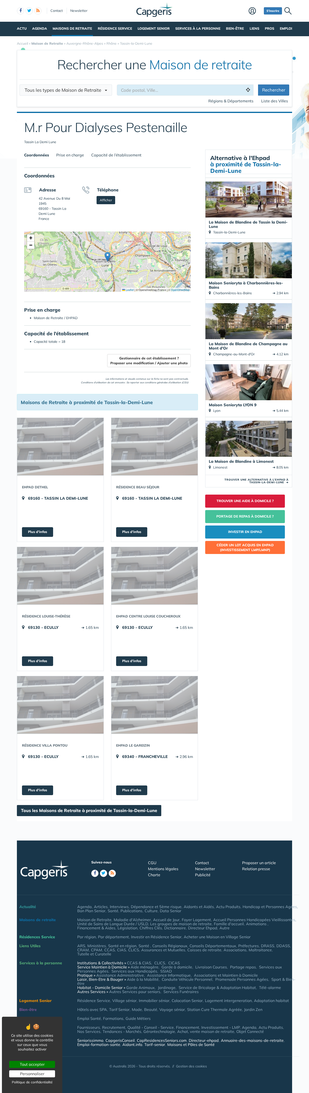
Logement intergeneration (228, 1000)
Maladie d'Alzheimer (132, 919)
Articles (101, 906)
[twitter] (29, 10)
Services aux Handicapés (134, 971)
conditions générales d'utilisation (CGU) (166, 382)
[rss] (38, 10)
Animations (256, 923)
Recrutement (113, 1027)
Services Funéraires (181, 991)
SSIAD (166, 971)
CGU (152, 862)
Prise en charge (70, 155)
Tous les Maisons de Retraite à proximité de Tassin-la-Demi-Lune (89, 810)
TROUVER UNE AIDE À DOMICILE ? (245, 501)
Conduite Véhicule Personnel (187, 979)
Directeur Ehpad (202, 927)
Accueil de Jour (166, 919)
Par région (86, 936)
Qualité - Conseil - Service (150, 1027)
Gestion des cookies (191, 1066)
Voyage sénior (172, 1009)
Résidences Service (37, 937)
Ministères (96, 945)
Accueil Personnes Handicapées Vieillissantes (254, 919)
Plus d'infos (37, 532)
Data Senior (170, 910)
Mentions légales (163, 868)
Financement (187, 1027)
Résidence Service (115, 28)
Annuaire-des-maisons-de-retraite (252, 1040)
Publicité (203, 874)
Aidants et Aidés (199, 906)
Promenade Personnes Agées (241, 979)
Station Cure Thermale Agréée (214, 1009)
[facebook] (20, 10)
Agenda (39, 28)
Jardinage (167, 987)
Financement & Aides (96, 927)
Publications (131, 910)
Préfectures (248, 945)
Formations (113, 1018)
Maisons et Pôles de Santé (191, 1044)
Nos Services (88, 1031)
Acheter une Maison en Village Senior (217, 936)
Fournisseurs (88, 1027)
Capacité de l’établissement (116, 155)
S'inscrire (273, 11)
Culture (151, 910)
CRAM (83, 949)
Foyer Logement (196, 919)
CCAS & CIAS (139, 962)
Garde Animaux (140, 987)
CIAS (121, 949)
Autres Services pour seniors (134, 991)
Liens (254, 28)
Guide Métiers (138, 1018)
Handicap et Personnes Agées (270, 906)
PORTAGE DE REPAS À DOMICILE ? (245, 516)
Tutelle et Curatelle (94, 954)
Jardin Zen (253, 1009)
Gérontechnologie (159, 1031)
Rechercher (273, 90)
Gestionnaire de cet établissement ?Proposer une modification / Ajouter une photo (149, 360)
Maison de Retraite (94, 919)
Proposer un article (259, 862)
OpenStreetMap (180, 290)
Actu (22, 28)
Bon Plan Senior (91, 910)
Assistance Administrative (120, 975)
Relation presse (256, 868)
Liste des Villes (274, 100)
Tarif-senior (154, 1044)
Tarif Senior (119, 1009)
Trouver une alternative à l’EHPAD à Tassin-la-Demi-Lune (256, 481)
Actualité (27, 907)
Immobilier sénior (154, 1000)
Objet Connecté (250, 1031)
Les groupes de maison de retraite (181, 923)
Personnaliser (32, 1073)
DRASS (267, 945)
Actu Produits (228, 906)
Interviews (119, 906)
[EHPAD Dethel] (60, 446)
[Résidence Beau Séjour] (154, 446)
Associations (235, 949)
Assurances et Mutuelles (163, 949)
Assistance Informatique (169, 975)
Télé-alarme (270, 987)
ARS (81, 945)
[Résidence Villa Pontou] (60, 705)
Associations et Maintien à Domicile (226, 975)
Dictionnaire (175, 927)
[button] (108, 257)
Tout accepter (32, 1064)
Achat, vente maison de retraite (205, 1031)
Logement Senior (154, 28)
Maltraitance (260, 949)
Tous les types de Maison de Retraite (65, 90)
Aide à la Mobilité (143, 979)
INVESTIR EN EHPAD (245, 532)
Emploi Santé (89, 1018)
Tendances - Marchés (122, 1031)
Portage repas (243, 967)
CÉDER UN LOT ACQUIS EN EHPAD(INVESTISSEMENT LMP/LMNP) (245, 547)
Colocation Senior (187, 1000)
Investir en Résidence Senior (156, 936)
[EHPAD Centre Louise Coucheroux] (154, 575)
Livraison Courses (211, 967)
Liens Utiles (30, 946)
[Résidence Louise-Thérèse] (60, 575)
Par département (113, 936)
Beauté (150, 1009)
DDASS (283, 945)
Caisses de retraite (204, 949)
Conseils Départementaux (213, 945)
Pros (269, 28)
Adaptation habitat (271, 1000)
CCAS (109, 949)
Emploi (286, 28)
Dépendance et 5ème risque (156, 906)
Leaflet (129, 290)
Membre (255, 11)
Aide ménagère (144, 967)
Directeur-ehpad (204, 1040)
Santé (113, 910)
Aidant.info (132, 1044)
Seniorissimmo (90, 1040)
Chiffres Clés (151, 927)
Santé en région (122, 945)
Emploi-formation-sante (98, 1044)
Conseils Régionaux (169, 945)
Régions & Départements (230, 100)
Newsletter (78, 10)
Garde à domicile (177, 967)
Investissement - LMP (220, 1027)
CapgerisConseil (120, 1040)
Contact (56, 10)
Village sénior (124, 1000)
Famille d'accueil (229, 923)
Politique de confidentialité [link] (32, 1082)
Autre (224, 927)
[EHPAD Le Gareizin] (154, 705)
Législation (127, 927)
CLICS (133, 949)
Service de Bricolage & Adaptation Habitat (217, 987)
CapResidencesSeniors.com (162, 1040)
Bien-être (235, 28)
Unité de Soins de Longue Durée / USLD (112, 923)
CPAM (96, 949)
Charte (154, 874)
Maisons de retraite (72, 28)
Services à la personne (197, 28)
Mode (137, 1009)
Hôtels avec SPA (92, 1009)
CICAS (174, 962)
